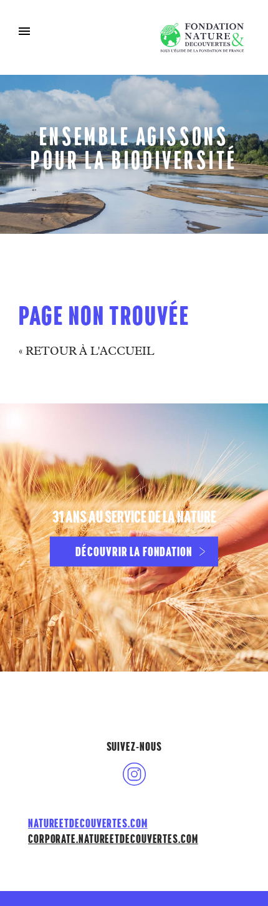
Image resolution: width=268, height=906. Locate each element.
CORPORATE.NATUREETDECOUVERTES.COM (113, 839)
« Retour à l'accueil (86, 352)
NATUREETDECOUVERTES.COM (88, 823)
